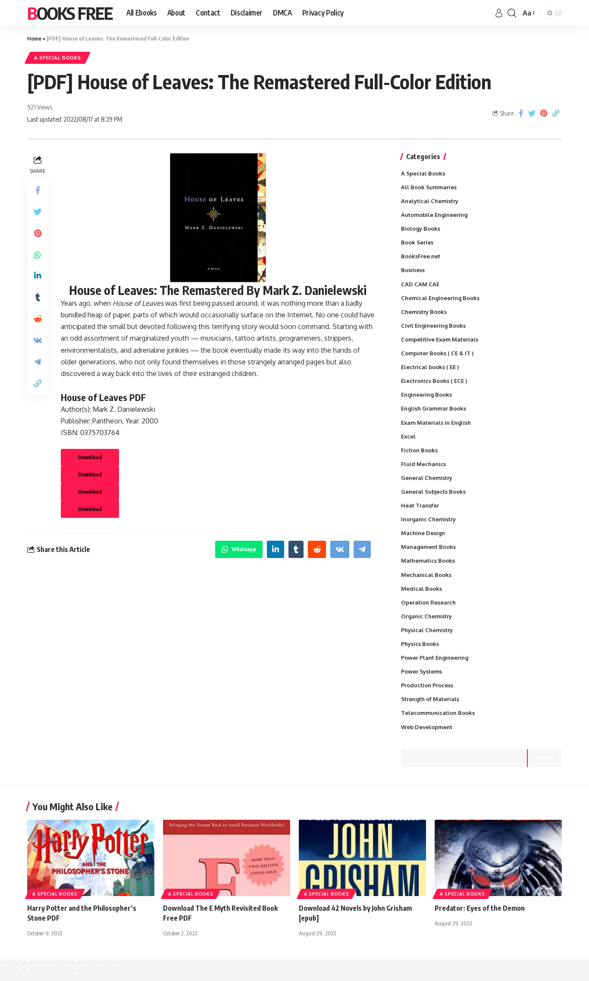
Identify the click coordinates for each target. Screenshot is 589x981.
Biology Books (420, 228)
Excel (408, 436)
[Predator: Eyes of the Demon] (498, 858)
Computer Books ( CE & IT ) (437, 353)
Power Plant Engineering (434, 657)
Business (413, 269)
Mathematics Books (428, 560)
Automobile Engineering (434, 214)
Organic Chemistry (426, 616)
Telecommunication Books (438, 712)
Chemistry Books (424, 311)
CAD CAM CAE (420, 284)
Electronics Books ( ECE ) (434, 380)
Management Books (428, 546)
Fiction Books (419, 450)
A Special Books (57, 57)
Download (90, 457)
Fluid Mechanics (423, 464)
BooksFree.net (420, 256)
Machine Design (423, 533)
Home (34, 38)
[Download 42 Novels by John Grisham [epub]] (362, 858)
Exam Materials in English (436, 422)
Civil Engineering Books (433, 325)
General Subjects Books (433, 491)
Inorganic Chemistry (428, 519)
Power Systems (421, 671)
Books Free (70, 13)
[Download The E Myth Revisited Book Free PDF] (226, 858)
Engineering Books (426, 394)
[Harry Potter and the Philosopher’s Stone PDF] (90, 858)
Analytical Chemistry (429, 200)
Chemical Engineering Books (440, 298)
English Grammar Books (433, 408)
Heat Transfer (420, 505)
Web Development (426, 727)
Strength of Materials (430, 699)
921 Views (39, 107)
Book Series (417, 242)
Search (544, 757)
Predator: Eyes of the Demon (480, 908)
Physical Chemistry (427, 630)
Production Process (427, 685)
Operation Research (428, 602)
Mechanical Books (426, 574)
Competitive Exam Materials (439, 339)
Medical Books (421, 588)
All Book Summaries (429, 187)
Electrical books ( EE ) (430, 367)
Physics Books (420, 643)
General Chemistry (426, 477)
